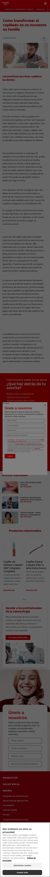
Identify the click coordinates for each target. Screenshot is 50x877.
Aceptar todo (22, 872)
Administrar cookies (22, 865)
